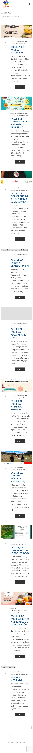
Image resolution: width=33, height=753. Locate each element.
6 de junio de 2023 (20, 257)
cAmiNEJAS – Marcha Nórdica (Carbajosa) (18, 477)
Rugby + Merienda (16, 679)
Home (16, 21)
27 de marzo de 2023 (21, 544)
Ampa (15, 41)
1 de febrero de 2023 (21, 613)
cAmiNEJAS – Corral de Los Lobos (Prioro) (20, 550)
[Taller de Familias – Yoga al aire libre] (16, 313)
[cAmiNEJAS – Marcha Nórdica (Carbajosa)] (16, 457)
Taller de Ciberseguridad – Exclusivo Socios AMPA (19, 197)
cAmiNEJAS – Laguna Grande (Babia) (20, 263)
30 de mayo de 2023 (21, 326)
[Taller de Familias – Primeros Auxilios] (16, 385)
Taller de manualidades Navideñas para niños (20, 123)
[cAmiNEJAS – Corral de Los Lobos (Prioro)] (16, 532)
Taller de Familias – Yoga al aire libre (18, 333)
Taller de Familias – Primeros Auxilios (17, 405)
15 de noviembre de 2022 (22, 674)
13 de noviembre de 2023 (22, 115)
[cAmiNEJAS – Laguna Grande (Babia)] (16, 250)
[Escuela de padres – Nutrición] (16, 31)
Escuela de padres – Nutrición (17, 49)
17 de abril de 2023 (20, 469)
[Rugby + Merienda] (16, 667)
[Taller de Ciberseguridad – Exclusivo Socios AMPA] (16, 177)
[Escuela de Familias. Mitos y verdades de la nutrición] (16, 598)
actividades (15, 610)
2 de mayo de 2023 (20, 398)
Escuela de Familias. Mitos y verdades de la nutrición (20, 620)
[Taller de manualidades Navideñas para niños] (16, 103)
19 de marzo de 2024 (21, 44)
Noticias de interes (22, 41)
